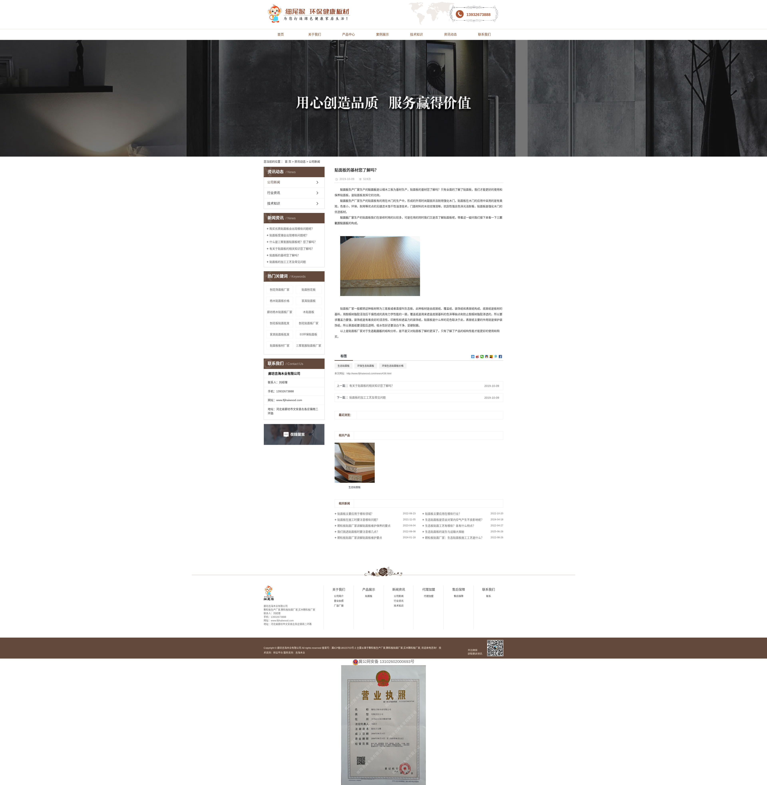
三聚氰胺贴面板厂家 (308, 345)
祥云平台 (278, 652)
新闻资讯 (398, 589)
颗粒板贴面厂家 (394, 648)
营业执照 (339, 601)
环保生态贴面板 (365, 366)
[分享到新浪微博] (477, 356)
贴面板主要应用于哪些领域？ (355, 513)
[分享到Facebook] (500, 356)
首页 (280, 34)
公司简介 (339, 596)
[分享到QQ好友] (486, 356)
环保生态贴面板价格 (392, 366)
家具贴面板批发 (279, 334)
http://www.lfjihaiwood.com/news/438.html (369, 373)
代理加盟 (428, 589)
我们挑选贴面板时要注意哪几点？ (358, 531)
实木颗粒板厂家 (411, 648)
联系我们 (484, 34)
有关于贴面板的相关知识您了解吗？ (291, 248)
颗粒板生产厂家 (377, 648)
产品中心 (348, 34)
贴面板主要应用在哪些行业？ (443, 513)
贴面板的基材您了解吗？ (284, 255)
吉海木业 (300, 652)
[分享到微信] (482, 356)
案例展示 (382, 34)
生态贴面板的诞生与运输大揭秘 (444, 531)
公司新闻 (314, 161)
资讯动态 (450, 34)
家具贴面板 (309, 300)
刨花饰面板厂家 (279, 289)
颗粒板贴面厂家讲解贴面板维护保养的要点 (363, 525)
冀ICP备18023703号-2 (344, 648)
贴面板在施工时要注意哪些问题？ (358, 519)
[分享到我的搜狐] (491, 356)
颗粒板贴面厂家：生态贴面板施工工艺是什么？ (454, 537)
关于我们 (314, 34)
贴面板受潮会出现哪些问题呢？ (289, 235)
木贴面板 (308, 312)
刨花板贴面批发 (279, 323)
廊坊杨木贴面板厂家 (279, 312)
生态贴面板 (344, 366)
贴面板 (368, 596)
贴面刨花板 (309, 289)
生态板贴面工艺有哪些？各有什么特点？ (450, 525)
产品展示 (368, 589)
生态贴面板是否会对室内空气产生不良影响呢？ (454, 519)
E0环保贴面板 (308, 334)
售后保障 (458, 589)
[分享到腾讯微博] (496, 356)
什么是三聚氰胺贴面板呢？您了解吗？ (293, 241)
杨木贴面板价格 (279, 300)
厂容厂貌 (339, 605)
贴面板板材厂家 (279, 345)
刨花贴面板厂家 (308, 323)
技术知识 (416, 34)
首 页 (288, 161)
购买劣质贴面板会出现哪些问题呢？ (291, 228)
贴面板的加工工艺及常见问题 (287, 261)
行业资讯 (273, 193)
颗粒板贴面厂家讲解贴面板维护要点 (359, 537)
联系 (488, 596)
